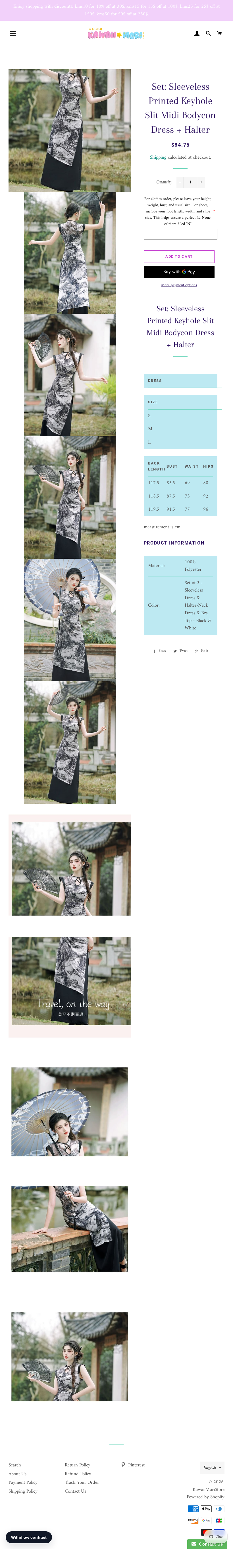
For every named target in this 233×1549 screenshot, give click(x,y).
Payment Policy (23, 1482)
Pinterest (136, 1465)
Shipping (158, 157)
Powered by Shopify (205, 1497)
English (209, 1468)
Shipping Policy (23, 1491)
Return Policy (77, 1465)
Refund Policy (78, 1474)
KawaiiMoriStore (208, 1489)
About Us (17, 1474)
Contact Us (75, 1491)
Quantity (164, 182)
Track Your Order (82, 1482)
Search (15, 1465)
